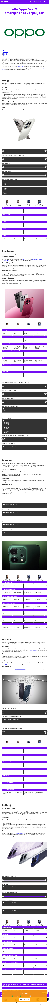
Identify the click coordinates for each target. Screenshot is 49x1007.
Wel (14, 446)
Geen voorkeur (7, 446)
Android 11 (6, 420)
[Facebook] (34, 1)
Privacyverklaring (24, 993)
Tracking (16, 996)
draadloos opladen (20, 833)
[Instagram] (36, 1)
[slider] (3, 151)
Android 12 (6, 422)
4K (4, 533)
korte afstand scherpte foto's (20, 482)
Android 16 (6, 426)
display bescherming (20, 669)
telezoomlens (7, 487)
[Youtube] (44, 1)
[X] (38, 1)
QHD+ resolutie (33, 650)
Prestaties (5, 52)
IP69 (5, 181)
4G (5, 408)
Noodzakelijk (35, 996)
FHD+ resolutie (32, 649)
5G (5, 410)
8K (4, 532)
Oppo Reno (21, 66)
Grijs (5, 189)
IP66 (5, 184)
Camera (5, 53)
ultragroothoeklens (15, 472)
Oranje (5, 190)
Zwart (5, 193)
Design (5, 51)
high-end (24, 259)
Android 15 (6, 424)
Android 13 (6, 423)
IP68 (5, 183)
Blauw (5, 188)
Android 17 (6, 427)
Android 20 (6, 431)
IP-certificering (26, 90)
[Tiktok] (42, 1)
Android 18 (6, 428)
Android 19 (6, 429)
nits (6, 664)
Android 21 (6, 432)
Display (5, 54)
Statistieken (25, 996)
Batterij (5, 56)
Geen (18, 446)
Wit (5, 192)
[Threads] (40, 1)
